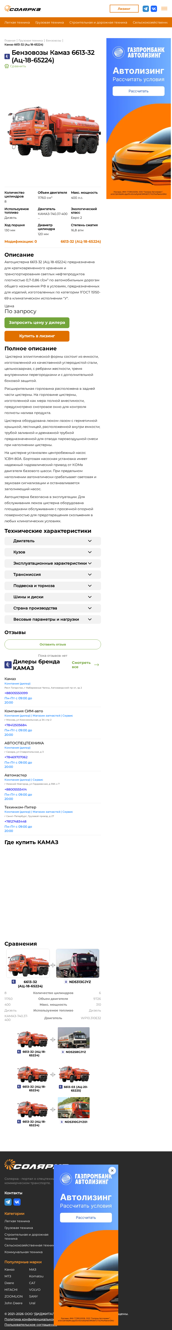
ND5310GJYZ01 (76, 1122)
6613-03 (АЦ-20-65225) (76, 1088)
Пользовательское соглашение (30, 1325)
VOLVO (35, 1290)
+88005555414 (15, 789)
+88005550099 (16, 693)
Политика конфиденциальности (31, 1319)
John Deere (13, 1303)
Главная (9, 40)
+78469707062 (16, 757)
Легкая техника (17, 22)
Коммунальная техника (23, 1252)
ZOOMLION (13, 1296)
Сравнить (18, 66)
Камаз (10, 679)
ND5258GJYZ (76, 1052)
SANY (33, 1296)
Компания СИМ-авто (23, 711)
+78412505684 (15, 725)
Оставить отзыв (53, 644)
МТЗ (7, 1276)
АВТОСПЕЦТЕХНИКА (24, 743)
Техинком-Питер (20, 807)
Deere (9, 1283)
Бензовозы (53, 40)
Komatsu (36, 1276)
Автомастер (15, 775)
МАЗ (32, 1269)
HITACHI (10, 1290)
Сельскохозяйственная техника (30, 1245)
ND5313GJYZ (80, 982)
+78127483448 (15, 821)
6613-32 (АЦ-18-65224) (81, 241)
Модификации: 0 (20, 241)
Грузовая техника (49, 22)
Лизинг (124, 9)
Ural (32, 1303)
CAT (32, 1283)
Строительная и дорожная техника (98, 22)
